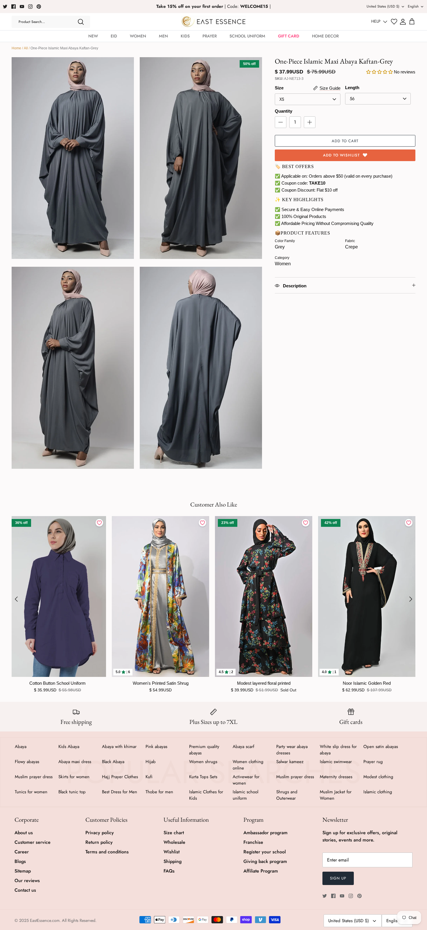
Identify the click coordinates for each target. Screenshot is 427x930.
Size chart (174, 832)
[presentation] (16, 599)
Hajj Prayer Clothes (120, 777)
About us (24, 832)
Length (352, 87)
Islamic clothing (377, 792)
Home (16, 48)
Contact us (25, 890)
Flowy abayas (27, 761)
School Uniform (247, 36)
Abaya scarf (243, 746)
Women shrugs (203, 761)
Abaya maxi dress (74, 761)
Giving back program (265, 861)
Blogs (20, 861)
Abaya (20, 746)
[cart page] (411, 22)
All (26, 48)
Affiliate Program (260, 871)
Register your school (264, 851)
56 (352, 98)
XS (281, 99)
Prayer (209, 36)
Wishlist (172, 851)
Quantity (283, 111)
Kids (185, 36)
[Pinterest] (39, 6)
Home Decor (325, 36)
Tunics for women (31, 792)
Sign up (338, 878)
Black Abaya (113, 761)
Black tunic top (72, 792)
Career (22, 851)
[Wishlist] (394, 22)
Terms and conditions (107, 851)
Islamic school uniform (245, 795)
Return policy (99, 842)
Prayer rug (373, 761)
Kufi (149, 777)
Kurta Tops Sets (203, 777)
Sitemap (23, 871)
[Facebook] (13, 6)
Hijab (151, 761)
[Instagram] (30, 6)
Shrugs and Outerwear (286, 795)
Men (163, 36)
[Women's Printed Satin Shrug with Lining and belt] (160, 596)
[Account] (402, 21)
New (93, 36)
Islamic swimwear (336, 761)
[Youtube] (22, 6)
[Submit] (80, 21)
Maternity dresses (336, 777)
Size (279, 87)
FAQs (169, 871)
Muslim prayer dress (34, 777)
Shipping (173, 861)
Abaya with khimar (119, 746)
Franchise (253, 842)
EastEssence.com (45, 920)
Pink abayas (156, 746)
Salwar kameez (290, 761)
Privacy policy (99, 832)
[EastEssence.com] (213, 22)
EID (114, 36)
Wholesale (174, 842)
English (413, 6)
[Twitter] (5, 6)
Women (138, 36)
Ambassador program (265, 832)
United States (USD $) (383, 6)
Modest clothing (378, 777)
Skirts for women (73, 777)
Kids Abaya (68, 746)
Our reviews (27, 880)
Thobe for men (159, 792)
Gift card (288, 36)
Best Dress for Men (119, 792)
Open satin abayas (380, 746)
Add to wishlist (341, 155)
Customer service (33, 842)
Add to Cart (345, 141)
